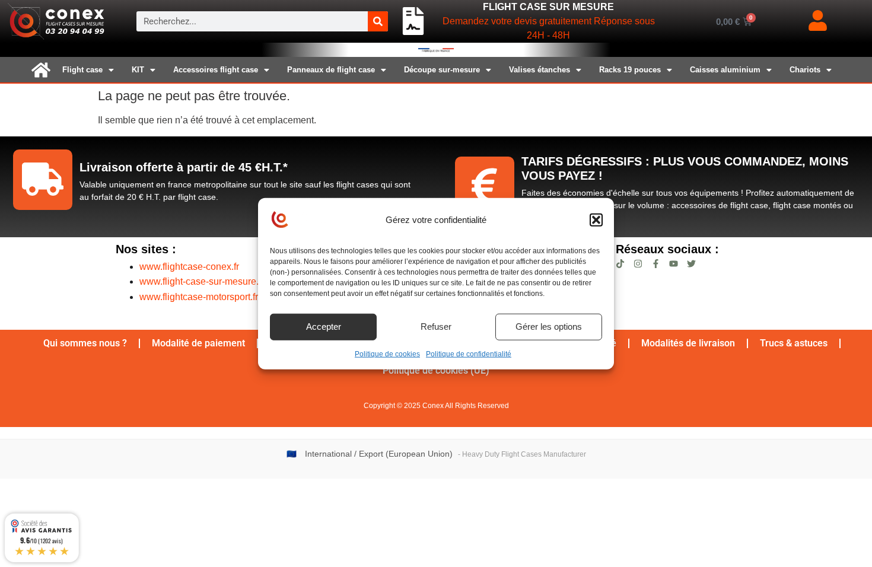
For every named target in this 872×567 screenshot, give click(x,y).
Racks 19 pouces (630, 69)
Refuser (436, 326)
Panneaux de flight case (331, 69)
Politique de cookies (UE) (436, 370)
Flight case (82, 69)
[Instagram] (638, 263)
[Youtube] (673, 263)
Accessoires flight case (215, 69)
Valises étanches (539, 69)
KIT (138, 69)
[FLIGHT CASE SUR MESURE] (413, 21)
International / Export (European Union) (379, 454)
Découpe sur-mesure (442, 69)
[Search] (378, 21)
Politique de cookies (387, 353)
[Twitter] (691, 263)
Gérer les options (548, 326)
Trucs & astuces (794, 343)
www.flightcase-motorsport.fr (198, 297)
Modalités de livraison (688, 343)
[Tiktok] (620, 263)
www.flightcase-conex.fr (189, 267)
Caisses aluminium (725, 69)
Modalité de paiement (198, 343)
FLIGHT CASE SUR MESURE (548, 7)
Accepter (323, 326)
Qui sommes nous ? (85, 343)
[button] (596, 220)
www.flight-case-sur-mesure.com (207, 281)
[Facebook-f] (655, 263)
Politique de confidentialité (468, 353)
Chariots (805, 69)
